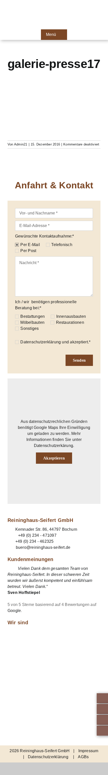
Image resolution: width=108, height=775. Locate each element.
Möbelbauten (32, 322)
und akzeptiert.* (55, 342)
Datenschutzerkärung (53, 445)
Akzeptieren (54, 458)
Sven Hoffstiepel (24, 592)
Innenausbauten (71, 316)
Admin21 (20, 144)
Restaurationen (70, 322)
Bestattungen (32, 316)
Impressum (88, 751)
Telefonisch (61, 245)
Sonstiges (29, 328)
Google (14, 610)
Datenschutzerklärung (40, 342)
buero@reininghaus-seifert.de (43, 547)
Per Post (28, 251)
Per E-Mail (30, 245)
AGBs (83, 757)
